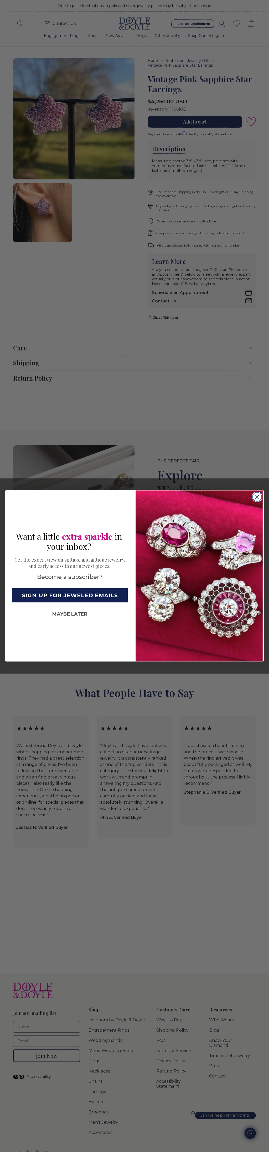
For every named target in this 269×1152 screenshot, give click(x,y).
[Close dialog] (257, 497)
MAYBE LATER (69, 614)
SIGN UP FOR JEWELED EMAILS (70, 595)
